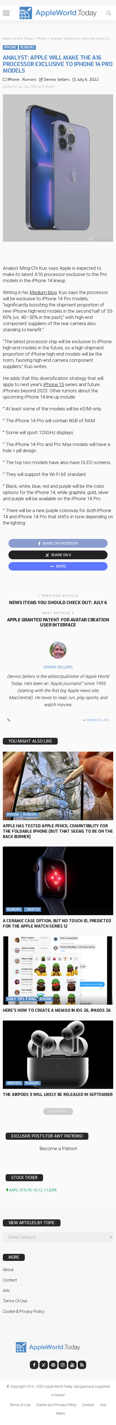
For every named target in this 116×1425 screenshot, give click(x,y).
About (8, 1269)
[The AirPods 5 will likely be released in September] (58, 1055)
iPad (32, 999)
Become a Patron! (58, 1148)
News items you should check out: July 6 (58, 603)
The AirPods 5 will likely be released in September (58, 1094)
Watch (32, 909)
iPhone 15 (53, 384)
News (60, 1413)
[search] (108, 13)
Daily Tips (15, 999)
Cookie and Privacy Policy (56, 1405)
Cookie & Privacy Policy (23, 1311)
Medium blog (43, 292)
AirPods (14, 1083)
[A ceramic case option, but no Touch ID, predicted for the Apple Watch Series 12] (58, 881)
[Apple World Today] (58, 12)
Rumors (27, 47)
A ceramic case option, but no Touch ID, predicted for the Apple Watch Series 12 (57, 923)
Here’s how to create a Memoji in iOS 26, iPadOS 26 (57, 1010)
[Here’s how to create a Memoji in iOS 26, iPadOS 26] (58, 970)
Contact (10, 1280)
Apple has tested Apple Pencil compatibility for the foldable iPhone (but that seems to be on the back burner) (58, 831)
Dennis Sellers (57, 79)
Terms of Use (15, 1301)
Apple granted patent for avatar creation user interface (58, 622)
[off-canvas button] (6, 13)
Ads (6, 1290)
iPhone (10, 47)
